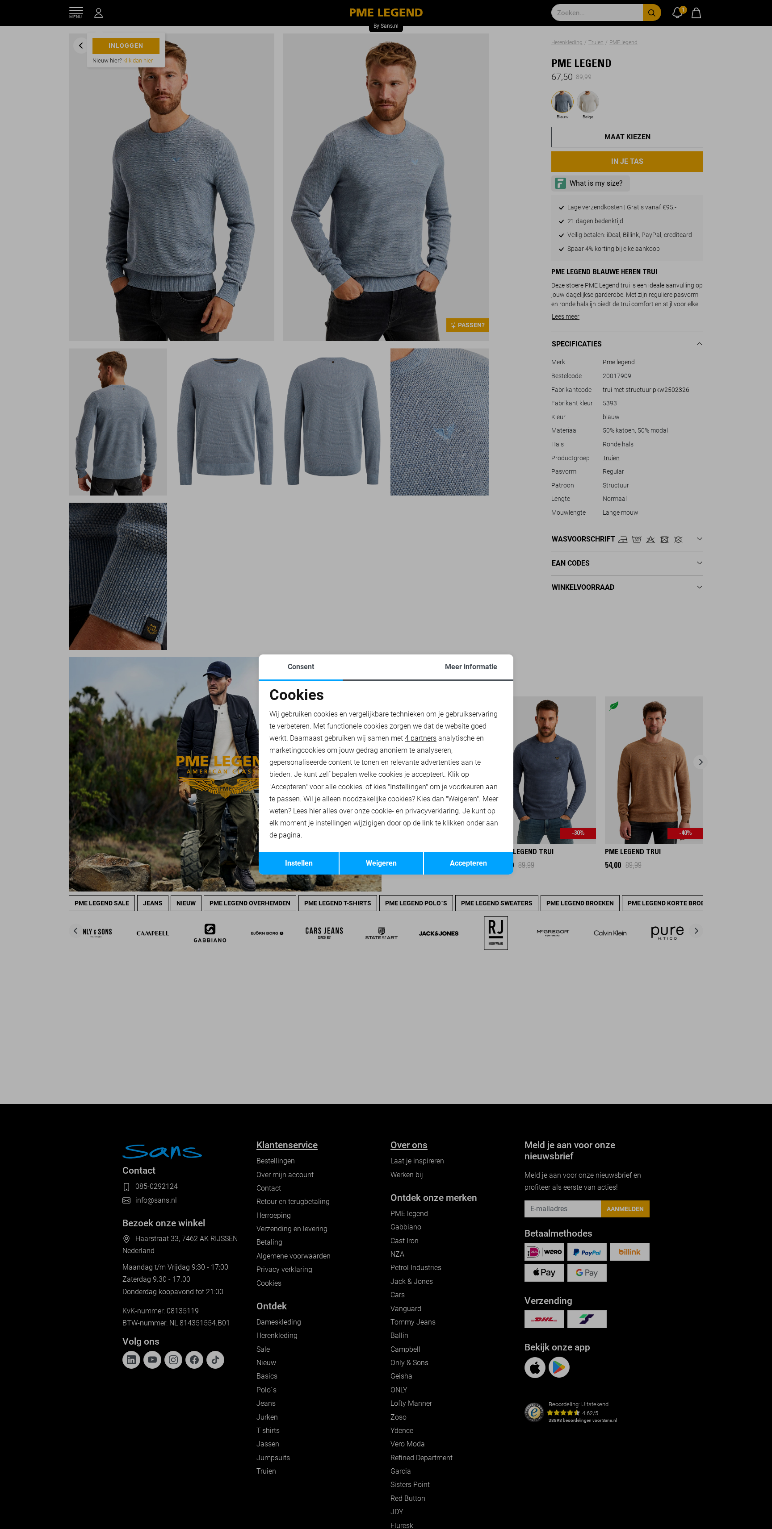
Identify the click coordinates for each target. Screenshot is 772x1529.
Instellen (299, 863)
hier (315, 811)
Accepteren (468, 863)
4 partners (420, 738)
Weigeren (381, 863)
